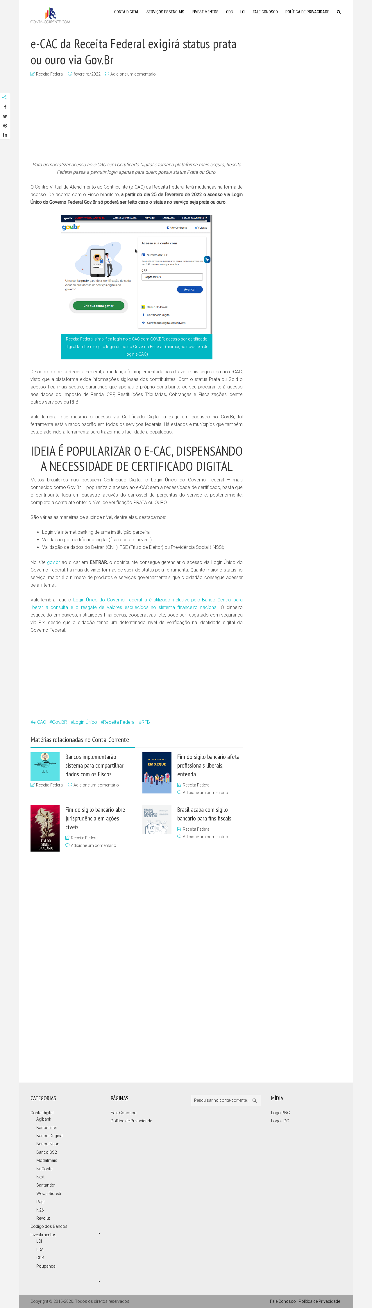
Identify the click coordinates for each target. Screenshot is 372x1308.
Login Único (85, 722)
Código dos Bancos (49, 1226)
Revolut (43, 1218)
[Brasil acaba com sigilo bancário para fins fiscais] (156, 819)
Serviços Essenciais (165, 12)
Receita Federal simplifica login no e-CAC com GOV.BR (115, 339)
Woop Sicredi (48, 1193)
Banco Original (49, 1135)
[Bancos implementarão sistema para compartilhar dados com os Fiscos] (45, 766)
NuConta (44, 1169)
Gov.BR (59, 722)
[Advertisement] (136, 120)
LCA (40, 1249)
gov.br (53, 562)
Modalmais (46, 1160)
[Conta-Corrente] (50, 14)
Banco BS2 (46, 1152)
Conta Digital (126, 12)
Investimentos (205, 12)
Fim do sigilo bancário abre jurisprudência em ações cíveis (95, 818)
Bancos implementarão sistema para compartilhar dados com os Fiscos (94, 765)
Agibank (43, 1119)
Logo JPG (280, 1121)
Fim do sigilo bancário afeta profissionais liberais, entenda (208, 765)
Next (40, 1177)
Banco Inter (46, 1127)
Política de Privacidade (307, 12)
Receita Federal (50, 74)
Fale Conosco (265, 12)
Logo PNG (280, 1112)
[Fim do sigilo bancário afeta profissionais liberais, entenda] (156, 772)
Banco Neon (47, 1144)
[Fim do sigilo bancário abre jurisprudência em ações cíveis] (45, 828)
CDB (229, 12)
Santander (45, 1185)
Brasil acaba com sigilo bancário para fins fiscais (204, 813)
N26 (40, 1210)
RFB (146, 722)
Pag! (40, 1201)
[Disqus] (134, 965)
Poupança (46, 1266)
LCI (242, 12)
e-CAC (39, 722)
